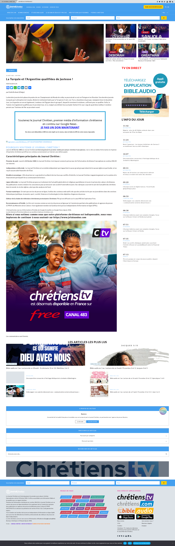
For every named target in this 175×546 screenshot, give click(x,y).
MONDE (38, 7)
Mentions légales (147, 523)
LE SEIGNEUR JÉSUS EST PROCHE (56, 12)
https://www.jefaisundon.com (69, 217)
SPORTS (11, 70)
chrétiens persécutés (97, 497)
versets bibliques (66, 512)
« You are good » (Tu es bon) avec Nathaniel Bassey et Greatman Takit (152, 59)
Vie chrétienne (83, 516)
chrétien (64, 516)
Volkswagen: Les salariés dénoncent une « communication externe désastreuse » (52, 392)
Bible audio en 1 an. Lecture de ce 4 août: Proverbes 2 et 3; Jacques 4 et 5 (119, 368)
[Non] (173, 543)
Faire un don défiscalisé (153, 7)
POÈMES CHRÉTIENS (97, 12)
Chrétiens (86, 497)
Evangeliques (72, 516)
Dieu (72, 508)
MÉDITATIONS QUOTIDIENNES (79, 12)
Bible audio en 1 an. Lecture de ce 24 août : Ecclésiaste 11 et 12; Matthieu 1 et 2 (37, 368)
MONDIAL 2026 (31, 7)
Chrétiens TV (54, 199)
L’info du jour (77, 497)
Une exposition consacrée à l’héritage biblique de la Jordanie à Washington (51, 378)
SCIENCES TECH (54, 7)
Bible (87, 508)
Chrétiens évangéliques (68, 501)
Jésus (76, 504)
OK (125, 543)
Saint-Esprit (100, 504)
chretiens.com (48, 212)
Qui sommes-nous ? (147, 521)
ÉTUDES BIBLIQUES (37, 12)
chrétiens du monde (82, 501)
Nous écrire (120, 521)
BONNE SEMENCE (23, 12)
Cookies (119, 525)
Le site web (80, 421)
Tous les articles (92, 421)
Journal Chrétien (29, 150)
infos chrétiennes (101, 516)
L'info (92, 516)
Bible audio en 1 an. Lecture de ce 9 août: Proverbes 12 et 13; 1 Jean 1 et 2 (135, 392)
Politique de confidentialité (142, 543)
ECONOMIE (45, 7)
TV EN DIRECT (132, 68)
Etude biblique (94, 512)
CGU (118, 523)
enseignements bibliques (98, 508)
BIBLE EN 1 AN (11, 12)
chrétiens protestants (96, 501)
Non (130, 543)
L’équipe (144, 525)
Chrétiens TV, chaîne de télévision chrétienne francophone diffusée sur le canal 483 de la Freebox (128, 529)
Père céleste (65, 508)
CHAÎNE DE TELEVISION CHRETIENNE (41, 523)
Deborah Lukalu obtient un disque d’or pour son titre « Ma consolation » (120, 59)
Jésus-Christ (90, 504)
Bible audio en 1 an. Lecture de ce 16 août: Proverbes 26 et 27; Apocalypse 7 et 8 (137, 378)
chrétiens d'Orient (66, 504)
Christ (82, 504)
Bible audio (80, 508)
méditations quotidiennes (80, 512)
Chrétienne (104, 512)
